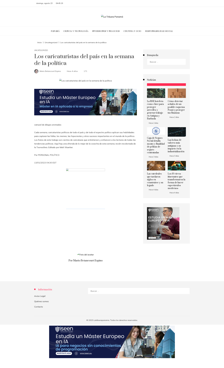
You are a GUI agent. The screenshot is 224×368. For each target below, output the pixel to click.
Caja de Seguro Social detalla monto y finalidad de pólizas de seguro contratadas (156, 145)
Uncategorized (41, 50)
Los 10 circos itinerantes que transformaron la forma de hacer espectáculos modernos (176, 181)
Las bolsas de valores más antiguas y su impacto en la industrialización (176, 146)
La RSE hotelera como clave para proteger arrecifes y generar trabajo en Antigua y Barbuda (155, 110)
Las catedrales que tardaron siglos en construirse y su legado (155, 179)
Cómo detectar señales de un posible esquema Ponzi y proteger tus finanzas (176, 107)
